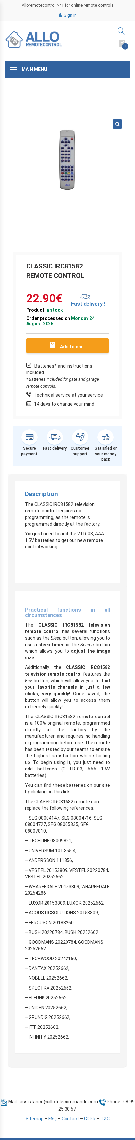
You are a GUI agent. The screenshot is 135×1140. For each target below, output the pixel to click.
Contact (70, 1118)
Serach (121, 31)
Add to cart (72, 346)
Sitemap (35, 1118)
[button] (117, 124)
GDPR (90, 1118)
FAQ (52, 1118)
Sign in (70, 15)
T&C (105, 1118)
